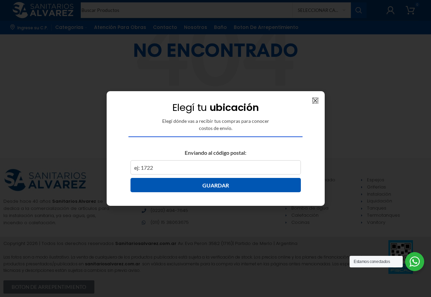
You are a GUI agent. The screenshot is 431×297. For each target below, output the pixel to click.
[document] (215, 148)
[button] (315, 100)
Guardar (215, 185)
